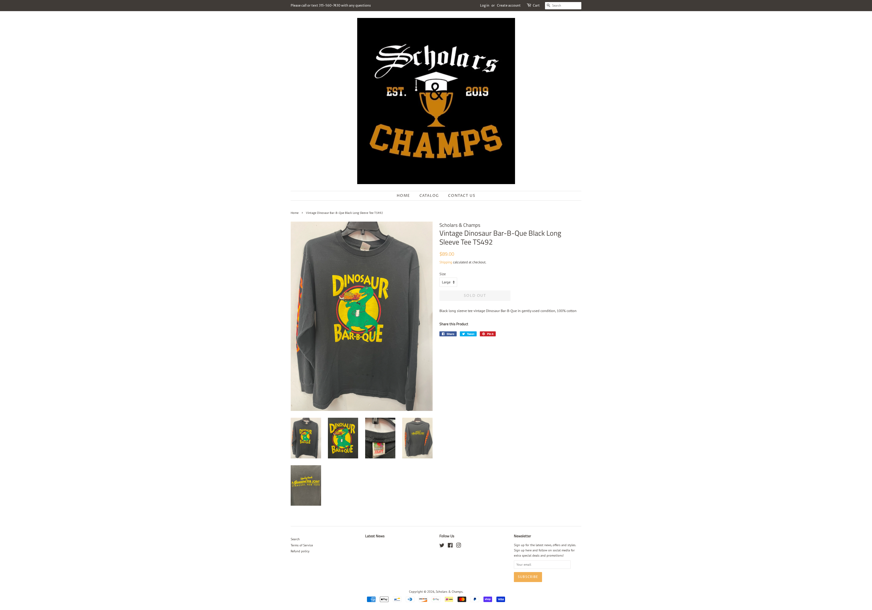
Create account (509, 5)
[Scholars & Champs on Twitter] (441, 546)
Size (442, 274)
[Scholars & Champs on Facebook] (450, 546)
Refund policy (300, 551)
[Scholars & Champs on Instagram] (458, 546)
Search (295, 539)
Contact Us (461, 195)
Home (403, 195)
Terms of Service (302, 545)
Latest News (374, 536)
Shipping (445, 262)
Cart (536, 5)
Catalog (429, 195)
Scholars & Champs (449, 592)
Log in (484, 5)
